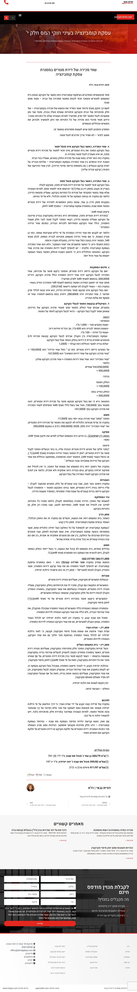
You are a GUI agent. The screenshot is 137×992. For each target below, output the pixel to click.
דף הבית (100, 41)
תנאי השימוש (70, 918)
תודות (127, 967)
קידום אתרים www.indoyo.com (15, 988)
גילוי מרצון (93, 962)
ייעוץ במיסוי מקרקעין (123, 16)
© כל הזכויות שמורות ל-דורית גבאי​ (118, 988)
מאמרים (92, 41)
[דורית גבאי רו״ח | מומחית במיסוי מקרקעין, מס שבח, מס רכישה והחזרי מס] (121, 2)
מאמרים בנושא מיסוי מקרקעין (75, 41)
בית (128, 946)
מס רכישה (93, 967)
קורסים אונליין (92, 946)
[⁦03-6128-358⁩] (6, 2)
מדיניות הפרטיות (54, 918)
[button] (20, 15)
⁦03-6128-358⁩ (49, 3)
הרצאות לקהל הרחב (58, 967)
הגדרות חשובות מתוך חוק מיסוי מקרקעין (112, 848)
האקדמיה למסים (91, 951)
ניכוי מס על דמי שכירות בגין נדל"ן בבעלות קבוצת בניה (39, 830)
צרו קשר (127, 962)
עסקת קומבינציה (91, 957)
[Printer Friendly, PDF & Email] (39, 774)
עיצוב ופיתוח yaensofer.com (47, 988)
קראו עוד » (129, 840)
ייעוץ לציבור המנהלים (57, 957)
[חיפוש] (6, 18)
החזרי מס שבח (60, 946)
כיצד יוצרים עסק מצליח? (56, 962)
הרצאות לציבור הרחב (57, 973)
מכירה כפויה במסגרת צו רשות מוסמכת (113, 830)
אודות (127, 951)
